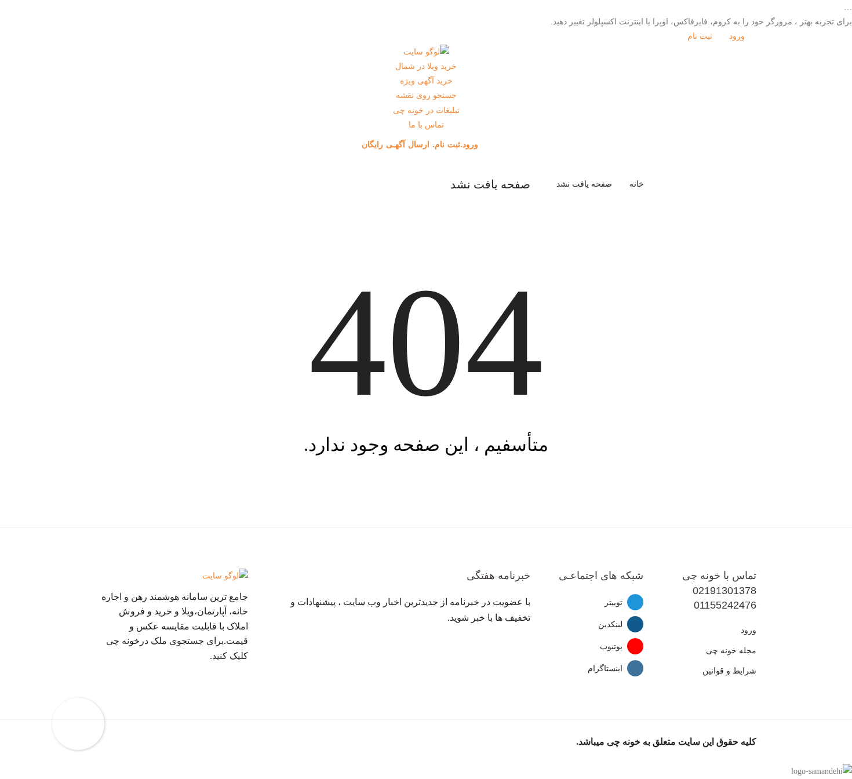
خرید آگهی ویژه (426, 81)
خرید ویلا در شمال (426, 66)
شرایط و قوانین (729, 671)
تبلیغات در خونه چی (426, 110)
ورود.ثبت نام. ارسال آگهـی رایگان (421, 144)
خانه (636, 184)
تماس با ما (426, 125)
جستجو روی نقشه (426, 95)
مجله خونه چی (731, 650)
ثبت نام (701, 36)
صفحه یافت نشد (584, 184)
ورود (738, 36)
